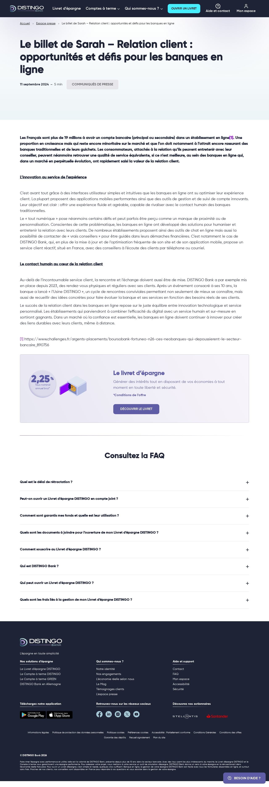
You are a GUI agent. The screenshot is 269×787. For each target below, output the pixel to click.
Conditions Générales (205, 732)
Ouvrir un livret (184, 8)
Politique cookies (115, 732)
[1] (231, 138)
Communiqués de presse (92, 84)
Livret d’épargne (67, 8)
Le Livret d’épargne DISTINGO (40, 669)
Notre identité (105, 669)
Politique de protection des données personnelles (78, 732)
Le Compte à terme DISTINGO (40, 674)
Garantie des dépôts (115, 737)
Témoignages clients (110, 689)
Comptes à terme (101, 8)
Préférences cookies (138, 732)
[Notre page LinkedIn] (110, 715)
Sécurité (178, 689)
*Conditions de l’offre (129, 395)
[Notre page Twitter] (128, 715)
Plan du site (159, 737)
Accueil (25, 23)
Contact (178, 669)
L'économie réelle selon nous (115, 679)
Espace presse (45, 23)
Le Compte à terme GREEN (38, 679)
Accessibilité (181, 684)
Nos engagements (108, 674)
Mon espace (246, 11)
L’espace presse (106, 694)
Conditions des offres (230, 732)
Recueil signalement (139, 737)
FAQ (175, 674)
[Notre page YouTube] (137, 715)
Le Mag (101, 684)
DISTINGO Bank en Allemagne (40, 684)
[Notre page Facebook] (100, 715)
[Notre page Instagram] (119, 715)
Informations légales (38, 732)
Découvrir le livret (136, 409)
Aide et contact (218, 11)
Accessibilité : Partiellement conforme (171, 732)
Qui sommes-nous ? (142, 8)
